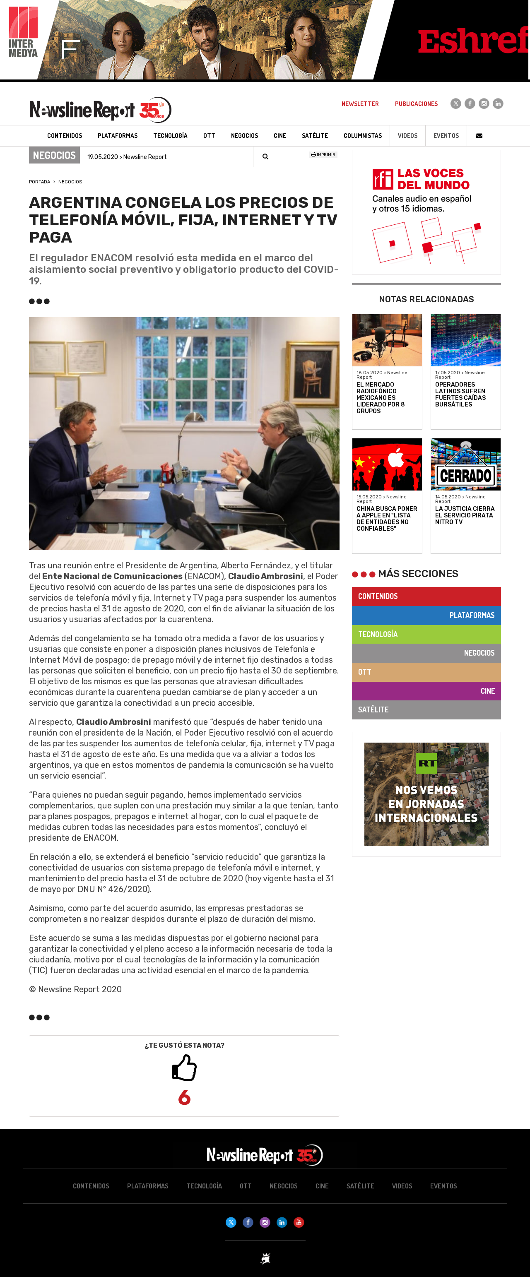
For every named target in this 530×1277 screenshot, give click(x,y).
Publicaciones (416, 104)
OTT (364, 671)
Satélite (373, 709)
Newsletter (360, 104)
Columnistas (363, 135)
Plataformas (472, 615)
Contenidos (378, 596)
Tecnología (378, 634)
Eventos (446, 135)
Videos (407, 135)
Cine (488, 690)
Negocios (70, 182)
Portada (39, 182)
